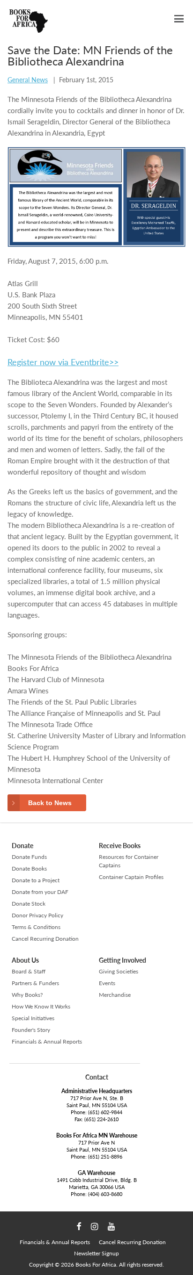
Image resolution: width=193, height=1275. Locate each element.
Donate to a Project (35, 880)
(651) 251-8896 (105, 1156)
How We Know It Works (41, 1006)
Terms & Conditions (36, 927)
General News (27, 79)
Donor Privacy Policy (37, 915)
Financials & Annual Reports (47, 1041)
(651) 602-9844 (105, 1112)
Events (107, 983)
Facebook (79, 1227)
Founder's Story (31, 1030)
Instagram (94, 1227)
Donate (22, 845)
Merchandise (115, 995)
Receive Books (120, 845)
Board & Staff (28, 971)
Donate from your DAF (40, 892)
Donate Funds (29, 857)
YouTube (111, 1227)
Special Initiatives (33, 1018)
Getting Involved (122, 960)
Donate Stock (28, 904)
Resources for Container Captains (128, 861)
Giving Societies (118, 971)
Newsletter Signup (96, 1253)
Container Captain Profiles (131, 877)
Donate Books (29, 868)
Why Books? (27, 995)
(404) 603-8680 (105, 1193)
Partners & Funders (35, 983)
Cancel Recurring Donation (45, 939)
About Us (25, 960)
